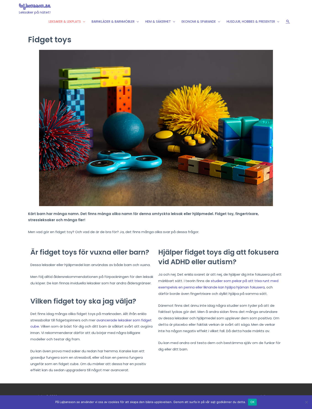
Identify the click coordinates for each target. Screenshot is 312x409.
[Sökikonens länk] (288, 21)
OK (252, 402)
